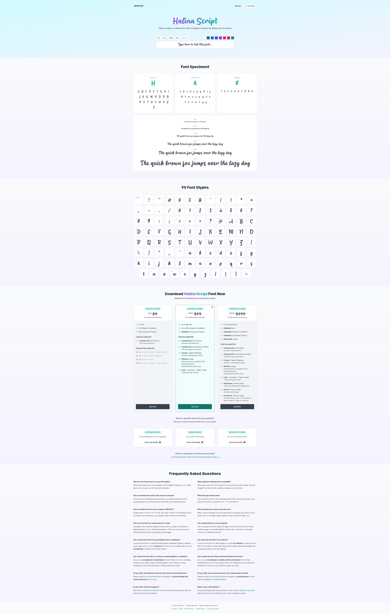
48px (177, 38)
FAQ (180, 609)
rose (228, 37)
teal (232, 37)
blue (212, 37)
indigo (216, 37)
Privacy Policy (189, 609)
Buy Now (152, 407)
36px (171, 38)
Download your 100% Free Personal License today (195, 457)
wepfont (181, 605)
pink (224, 37)
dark (208, 37)
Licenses (174, 609)
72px (184, 38)
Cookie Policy (200, 609)
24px (164, 38)
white (204, 37)
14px (158, 38)
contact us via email (146, 577)
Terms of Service (213, 609)
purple (220, 37)
